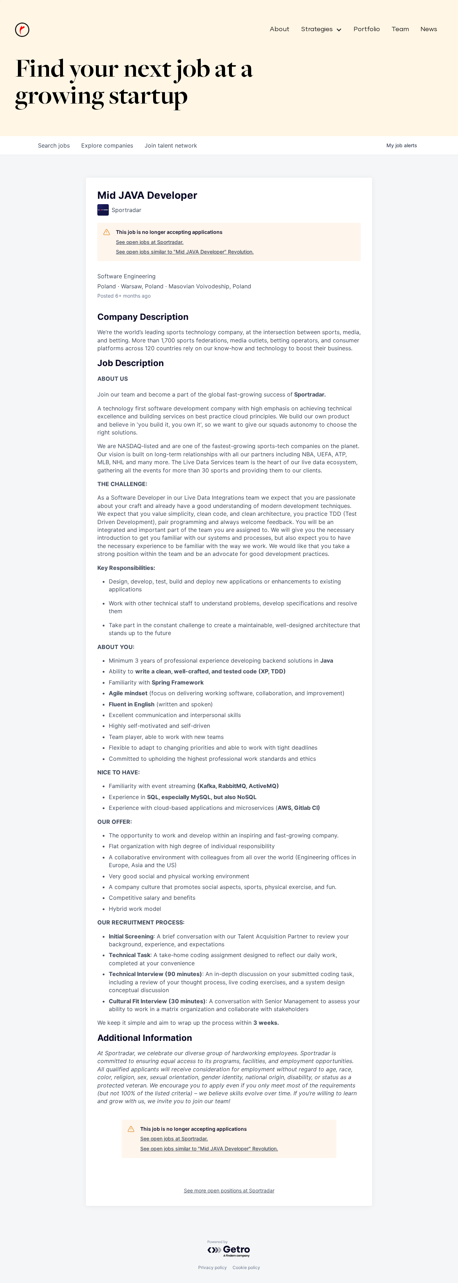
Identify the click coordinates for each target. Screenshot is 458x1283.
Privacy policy (212, 1267)
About (279, 29)
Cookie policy (246, 1267)
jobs (54, 145)
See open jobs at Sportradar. (150, 242)
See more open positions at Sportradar (229, 1190)
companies (107, 145)
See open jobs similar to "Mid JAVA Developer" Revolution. (185, 252)
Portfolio (367, 29)
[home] (22, 30)
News (428, 29)
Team (400, 29)
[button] (318, 29)
